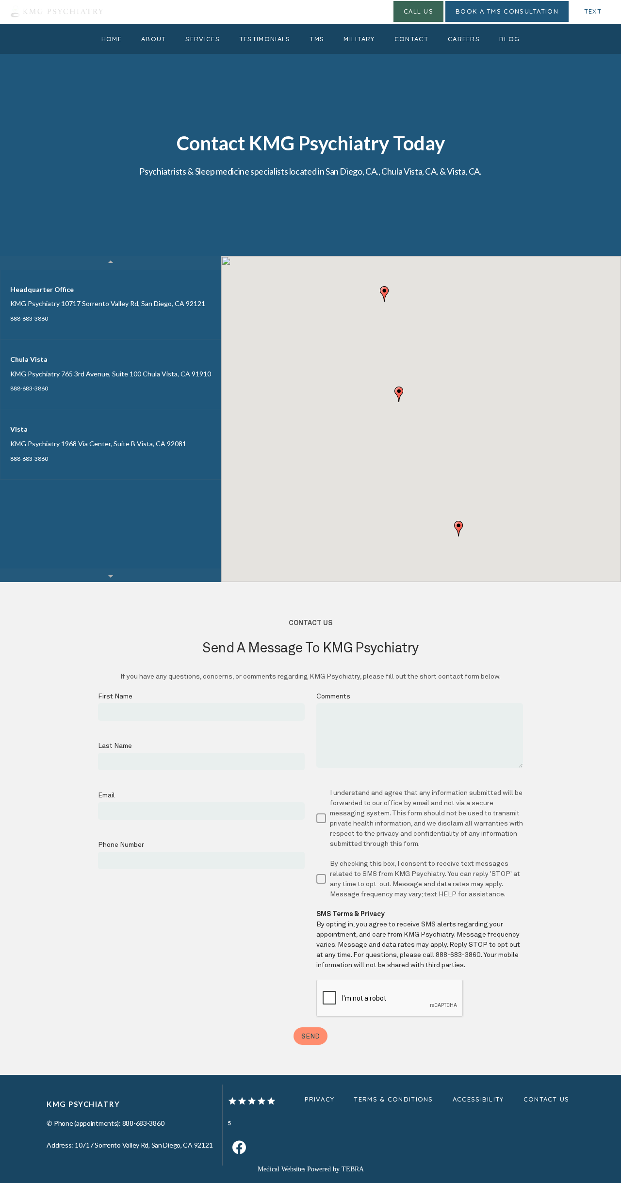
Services (202, 39)
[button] (399, 394)
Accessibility (478, 1099)
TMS (317, 39)
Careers (464, 39)
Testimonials (265, 39)
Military (359, 39)
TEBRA (353, 1169)
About (153, 39)
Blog (509, 39)
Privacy (319, 1099)
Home (111, 39)
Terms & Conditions (393, 1099)
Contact (411, 39)
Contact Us (546, 1099)
